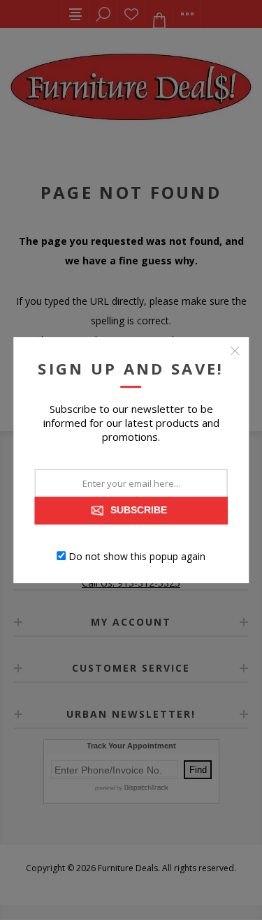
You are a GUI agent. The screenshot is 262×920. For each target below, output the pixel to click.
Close (235, 351)
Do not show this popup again (136, 555)
